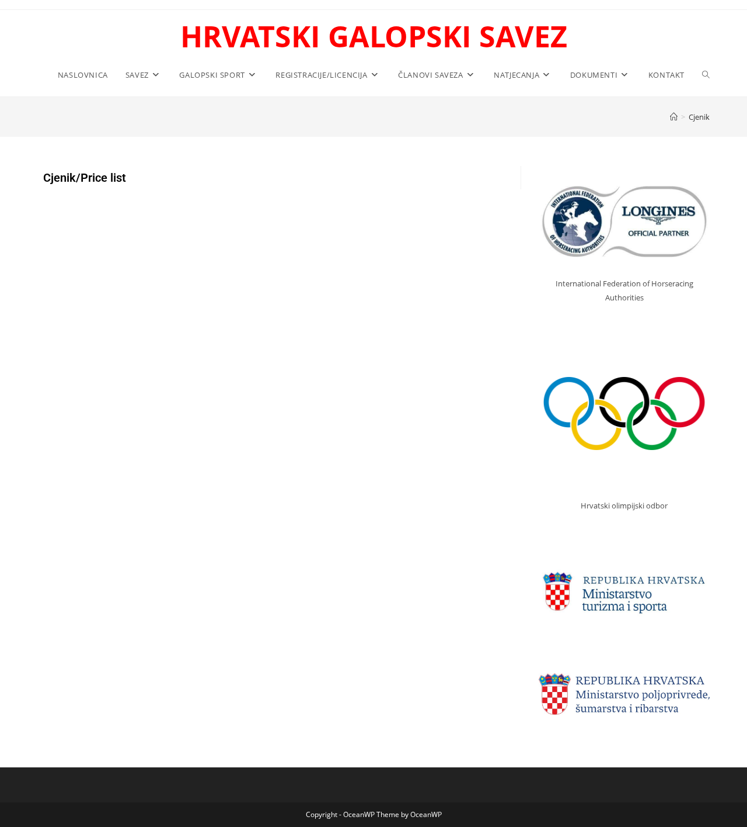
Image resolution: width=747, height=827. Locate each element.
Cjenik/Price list (84, 178)
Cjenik (699, 117)
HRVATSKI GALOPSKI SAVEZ (373, 36)
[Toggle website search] (705, 74)
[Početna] (674, 117)
